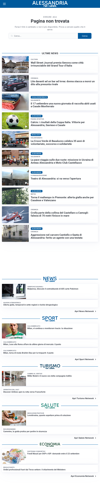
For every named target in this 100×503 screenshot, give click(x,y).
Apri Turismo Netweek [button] (83, 398)
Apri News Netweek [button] (84, 311)
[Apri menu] (4, 4)
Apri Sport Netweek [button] (84, 359)
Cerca (84, 36)
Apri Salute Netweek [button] (84, 438)
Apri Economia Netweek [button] (82, 476)
